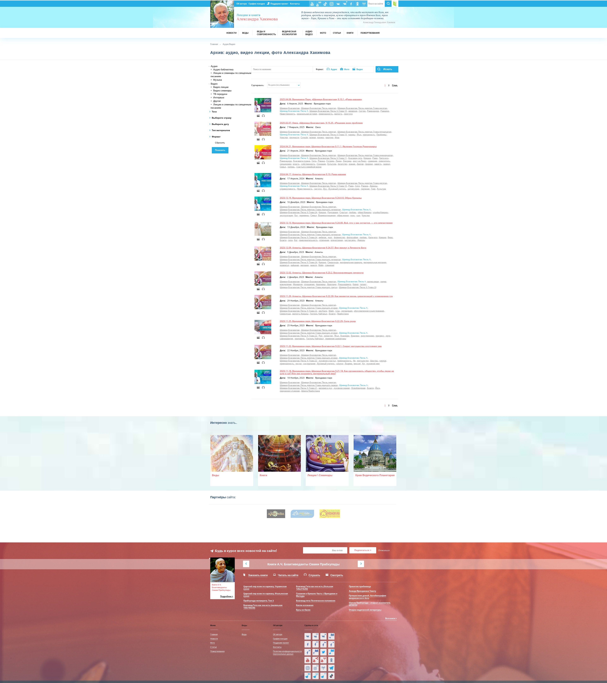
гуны (337, 310)
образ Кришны (364, 212)
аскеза (312, 137)
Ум (354, 360)
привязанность (326, 113)
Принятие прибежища (360, 586)
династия (328, 335)
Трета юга (383, 158)
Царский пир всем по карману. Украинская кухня (265, 587)
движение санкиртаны (335, 338)
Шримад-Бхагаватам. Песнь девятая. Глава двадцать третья (308, 287)
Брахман (355, 335)
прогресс (380, 335)
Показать (220, 150)
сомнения (329, 265)
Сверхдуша (333, 262)
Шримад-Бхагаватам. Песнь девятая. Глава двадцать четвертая (310, 209)
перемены (304, 215)
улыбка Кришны (380, 212)
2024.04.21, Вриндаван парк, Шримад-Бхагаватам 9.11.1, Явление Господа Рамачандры (328, 146)
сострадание (309, 363)
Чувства (284, 137)
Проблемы (381, 134)
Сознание (321, 164)
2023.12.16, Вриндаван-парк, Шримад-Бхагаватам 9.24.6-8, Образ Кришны (321, 197)
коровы (351, 134)
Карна (355, 284)
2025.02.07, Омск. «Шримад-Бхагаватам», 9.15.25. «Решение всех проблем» (321, 122)
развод (386, 164)
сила (290, 240)
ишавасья (284, 265)
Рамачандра (373, 111)
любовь (291, 166)
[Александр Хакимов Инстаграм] (307, 668)
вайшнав (295, 265)
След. (395, 85)
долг (330, 237)
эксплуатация (286, 215)
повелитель (384, 161)
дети (388, 335)
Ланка (338, 161)
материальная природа (351, 262)
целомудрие (353, 188)
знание (352, 164)
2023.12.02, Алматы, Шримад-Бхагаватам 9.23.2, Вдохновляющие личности (322, 272)
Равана (321, 161)
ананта (313, 265)
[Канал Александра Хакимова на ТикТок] (331, 676)
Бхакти (283, 240)
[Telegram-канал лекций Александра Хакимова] (307, 676)
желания (304, 265)
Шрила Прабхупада (310, 390)
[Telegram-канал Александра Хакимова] (331, 668)
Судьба (304, 137)
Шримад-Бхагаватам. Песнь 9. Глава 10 (328, 111)
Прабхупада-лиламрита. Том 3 (258, 600)
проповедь (300, 338)
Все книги (390, 618)
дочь (352, 215)
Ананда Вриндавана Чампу (362, 591)
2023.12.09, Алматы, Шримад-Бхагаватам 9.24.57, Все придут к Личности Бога (323, 247)
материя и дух (325, 388)
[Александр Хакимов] (323, 636)
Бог (296, 215)
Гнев (373, 188)
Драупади (331, 284)
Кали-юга (372, 237)
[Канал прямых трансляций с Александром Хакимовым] (323, 660)
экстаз (298, 363)
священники (285, 164)
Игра (337, 137)
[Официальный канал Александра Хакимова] (307, 660)
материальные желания (375, 262)
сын (358, 215)
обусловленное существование (369, 310)
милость (338, 113)
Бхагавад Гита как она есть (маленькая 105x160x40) (262, 606)
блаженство (339, 237)
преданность (369, 134)
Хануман (347, 161)
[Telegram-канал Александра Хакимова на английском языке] (323, 676)
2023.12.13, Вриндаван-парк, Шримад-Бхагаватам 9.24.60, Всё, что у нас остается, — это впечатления (336, 222)
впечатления (337, 240)
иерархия (352, 111)
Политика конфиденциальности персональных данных (287, 652)
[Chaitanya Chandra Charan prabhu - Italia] (331, 644)
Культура (331, 164)
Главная (214, 44)
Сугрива (330, 161)
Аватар (360, 164)
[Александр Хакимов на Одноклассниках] (331, 660)
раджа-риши (373, 281)
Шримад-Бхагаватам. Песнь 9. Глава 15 (328, 134)
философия (352, 237)
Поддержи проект (279, 3)
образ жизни (343, 215)
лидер (383, 281)
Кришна (367, 158)
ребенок (323, 237)
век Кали (323, 310)
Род (320, 335)
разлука (329, 137)
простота (348, 113)
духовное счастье (327, 360)
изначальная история (307, 113)
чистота (318, 188)
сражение (372, 161)
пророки (369, 164)
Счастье (343, 212)
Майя (320, 265)
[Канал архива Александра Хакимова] (315, 660)
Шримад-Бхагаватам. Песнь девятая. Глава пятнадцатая (364, 131)
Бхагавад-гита (355, 158)
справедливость (287, 188)
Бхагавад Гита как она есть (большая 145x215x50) (314, 587)
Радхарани (333, 212)
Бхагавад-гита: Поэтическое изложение (315, 600)
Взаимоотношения (327, 215)
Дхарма (349, 363)
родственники (367, 335)
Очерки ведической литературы (365, 609)
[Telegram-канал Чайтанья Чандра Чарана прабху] (315, 676)
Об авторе (241, 3)
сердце (382, 360)
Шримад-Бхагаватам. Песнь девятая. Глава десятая (362, 108)
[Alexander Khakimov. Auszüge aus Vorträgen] (323, 644)
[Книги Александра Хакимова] (331, 636)
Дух (325, 188)
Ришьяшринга (344, 284)
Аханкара (344, 335)
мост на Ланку (359, 161)
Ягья (359, 134)
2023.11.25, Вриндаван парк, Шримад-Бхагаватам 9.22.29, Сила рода (318, 321)
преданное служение (290, 390)
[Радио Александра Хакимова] (323, 668)
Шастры (374, 360)
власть (296, 164)
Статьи (213, 647)
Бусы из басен (303, 609)
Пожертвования (217, 651)
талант (363, 284)
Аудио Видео (229, 44)
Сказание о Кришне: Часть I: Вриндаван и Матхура (316, 594)
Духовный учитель (337, 188)
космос (320, 137)
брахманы (320, 284)
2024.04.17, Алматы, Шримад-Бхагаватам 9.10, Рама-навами (313, 174)
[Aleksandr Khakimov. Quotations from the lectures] (315, 636)
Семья (283, 166)
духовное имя (373, 363)
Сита (314, 161)
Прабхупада (343, 313)
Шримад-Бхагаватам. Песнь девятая (318, 108)
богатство (342, 164)
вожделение (285, 284)
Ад (363, 363)
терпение (365, 188)
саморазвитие (286, 338)
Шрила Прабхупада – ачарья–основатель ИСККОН (370, 604)
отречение (324, 240)
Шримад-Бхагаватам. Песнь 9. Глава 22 (298, 310)
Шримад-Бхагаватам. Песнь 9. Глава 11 (328, 158)
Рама (374, 158)
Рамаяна (384, 111)
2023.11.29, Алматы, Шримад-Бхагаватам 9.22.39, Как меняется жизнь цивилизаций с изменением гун (336, 296)
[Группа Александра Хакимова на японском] (307, 652)
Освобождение (358, 388)
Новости (214, 638)
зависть (378, 164)
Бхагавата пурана (301, 161)
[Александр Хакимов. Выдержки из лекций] (307, 636)
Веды (244, 634)
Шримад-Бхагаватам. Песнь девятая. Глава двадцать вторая (308, 307)
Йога (377, 388)
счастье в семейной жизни (308, 166)
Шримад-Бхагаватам (290, 108)
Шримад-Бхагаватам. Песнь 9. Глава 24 (298, 212)
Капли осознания (304, 605)
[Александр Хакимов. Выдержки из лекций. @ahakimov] (307, 644)
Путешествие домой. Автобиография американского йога (367, 597)
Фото (212, 642)
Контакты (295, 3)
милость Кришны (300, 313)
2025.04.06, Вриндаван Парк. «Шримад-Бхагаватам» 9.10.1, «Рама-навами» (321, 99)
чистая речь (350, 240)
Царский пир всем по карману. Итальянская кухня (265, 594)
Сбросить (220, 142)
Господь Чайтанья (318, 313)
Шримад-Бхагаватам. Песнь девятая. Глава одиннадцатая (365, 155)
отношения (309, 284)
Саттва (362, 111)
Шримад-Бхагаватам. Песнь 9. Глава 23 (357, 287)
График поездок (257, 3)
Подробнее (225, 596)
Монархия (298, 284)
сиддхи (339, 363)
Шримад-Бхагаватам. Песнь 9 (294, 111)
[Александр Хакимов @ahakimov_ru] (323, 652)
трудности (294, 137)
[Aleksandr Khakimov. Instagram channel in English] (315, 668)
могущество (363, 360)
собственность (308, 164)
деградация (347, 310)
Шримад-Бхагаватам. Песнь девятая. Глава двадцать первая (309, 385)
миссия (357, 363)
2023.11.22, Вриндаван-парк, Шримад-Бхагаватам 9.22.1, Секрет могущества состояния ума (331, 346)
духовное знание (342, 388)
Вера (390, 237)
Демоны (373, 186)
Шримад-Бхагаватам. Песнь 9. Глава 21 (298, 388)
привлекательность (308, 240)
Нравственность (287, 113)
